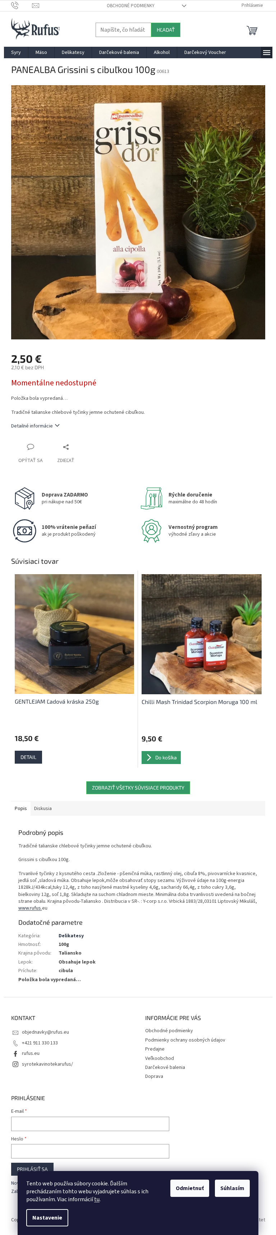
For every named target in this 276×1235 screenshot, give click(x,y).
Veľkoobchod (159, 1058)
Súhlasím (232, 1188)
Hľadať (166, 30)
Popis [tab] (21, 808)
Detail (28, 757)
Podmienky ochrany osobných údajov (185, 1040)
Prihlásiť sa (32, 1169)
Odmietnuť (190, 1188)
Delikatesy (71, 935)
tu (97, 1199)
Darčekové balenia (165, 1067)
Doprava (154, 1076)
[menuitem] (16, 52)
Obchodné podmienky (131, 6)
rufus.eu (31, 1053)
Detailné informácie (32, 426)
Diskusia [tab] (43, 808)
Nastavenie (47, 1218)
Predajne (155, 1049)
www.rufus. (30, 908)
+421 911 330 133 (40, 1043)
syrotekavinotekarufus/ (47, 1064)
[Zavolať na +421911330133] (21, 5)
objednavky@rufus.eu (45, 1032)
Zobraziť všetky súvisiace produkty (138, 788)
